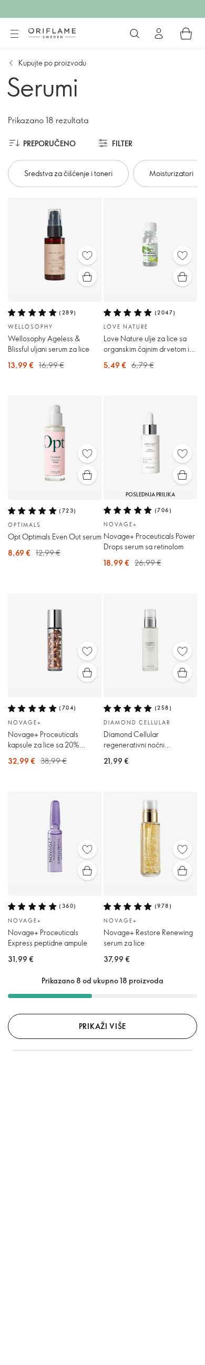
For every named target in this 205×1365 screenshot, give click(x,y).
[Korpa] (186, 34)
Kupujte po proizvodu (52, 63)
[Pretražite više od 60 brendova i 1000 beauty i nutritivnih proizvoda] (134, 33)
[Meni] (14, 34)
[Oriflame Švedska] (52, 33)
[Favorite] (87, 255)
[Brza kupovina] (87, 276)
